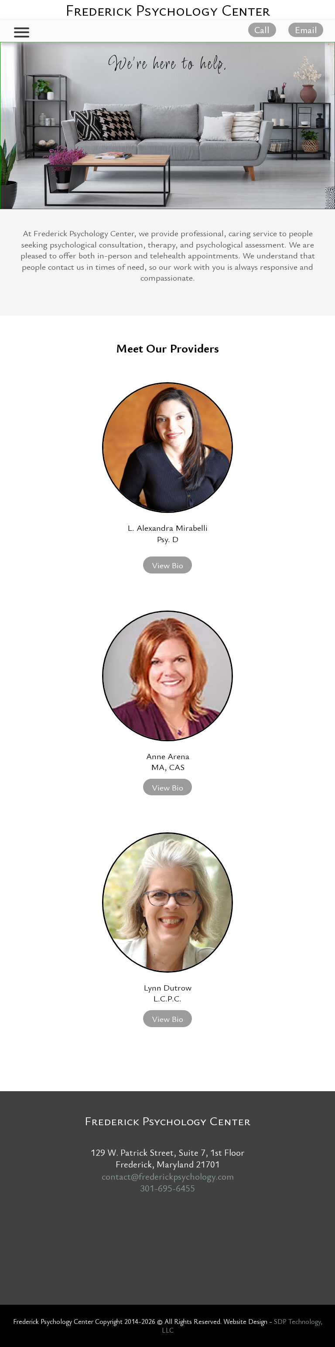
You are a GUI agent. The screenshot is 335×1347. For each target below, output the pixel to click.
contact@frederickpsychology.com (168, 1176)
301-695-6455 (167, 1188)
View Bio (167, 565)
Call (262, 30)
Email (306, 30)
